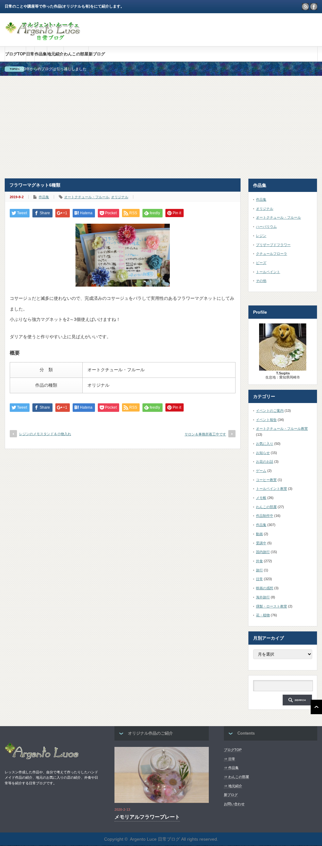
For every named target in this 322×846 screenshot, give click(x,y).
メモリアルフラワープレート (147, 817)
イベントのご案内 (270, 410)
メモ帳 (261, 498)
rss (305, 6)
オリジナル (119, 197)
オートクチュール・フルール (86, 197)
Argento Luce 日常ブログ (155, 839)
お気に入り (264, 443)
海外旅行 (263, 597)
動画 (259, 534)
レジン (261, 236)
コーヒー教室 (266, 480)
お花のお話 (264, 461)
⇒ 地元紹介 (233, 786)
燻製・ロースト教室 (271, 606)
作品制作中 (264, 516)
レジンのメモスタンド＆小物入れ (45, 434)
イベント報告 (266, 420)
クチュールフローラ (271, 253)
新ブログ (97, 54)
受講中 (261, 543)
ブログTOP (15, 54)
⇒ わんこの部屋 (236, 777)
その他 (261, 281)
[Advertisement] (161, 127)
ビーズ (261, 263)
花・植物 (263, 615)
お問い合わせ (234, 804)
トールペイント (268, 272)
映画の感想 (264, 588)
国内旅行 (263, 552)
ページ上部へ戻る (316, 707)
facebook (313, 6)
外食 (259, 561)
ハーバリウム (266, 226)
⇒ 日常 (229, 759)
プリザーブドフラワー (273, 245)
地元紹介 (55, 54)
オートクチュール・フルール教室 (282, 428)
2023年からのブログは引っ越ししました (51, 69)
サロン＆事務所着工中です (205, 434)
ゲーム (261, 471)
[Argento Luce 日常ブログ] (43, 37)
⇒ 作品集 (231, 768)
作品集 (41, 54)
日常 (30, 54)
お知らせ (263, 453)
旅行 (259, 570)
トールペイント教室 (271, 488)
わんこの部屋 (76, 54)
